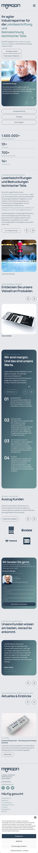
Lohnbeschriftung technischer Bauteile (14, 194)
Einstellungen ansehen (19, 846)
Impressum (25, 850)
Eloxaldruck (27, 210)
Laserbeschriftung (7, 208)
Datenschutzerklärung (16, 850)
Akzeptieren (19, 836)
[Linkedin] (8, 788)
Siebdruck (28, 208)
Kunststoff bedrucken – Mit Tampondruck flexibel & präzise (18, 742)
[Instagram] (3, 788)
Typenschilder (6, 336)
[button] (35, 817)
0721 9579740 (6, 782)
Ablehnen (19, 841)
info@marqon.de (7, 784)
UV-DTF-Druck (15, 210)
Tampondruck (19, 208)
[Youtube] (12, 788)
